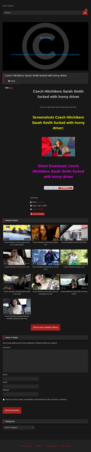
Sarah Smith (38, 209)
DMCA (38, 446)
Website (6, 390)
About (12, 81)
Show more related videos (45, 327)
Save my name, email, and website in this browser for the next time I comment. (36, 399)
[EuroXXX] (45, 3)
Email (5, 382)
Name (6, 375)
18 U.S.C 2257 (26, 446)
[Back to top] (84, 445)
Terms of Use (65, 446)
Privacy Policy (50, 446)
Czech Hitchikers (38, 214)
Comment (6, 347)
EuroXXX (41, 202)
